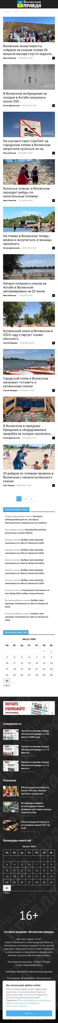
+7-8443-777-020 (41, 961)
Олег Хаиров (9, 485)
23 (51, 669)
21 (36, 669)
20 (29, 669)
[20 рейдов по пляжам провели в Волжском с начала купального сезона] (29, 457)
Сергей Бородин (10, 343)
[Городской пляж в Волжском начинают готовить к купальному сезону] (29, 362)
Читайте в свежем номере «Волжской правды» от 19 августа (35, 749)
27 (29, 674)
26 (22, 674)
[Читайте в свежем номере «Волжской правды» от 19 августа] (11, 750)
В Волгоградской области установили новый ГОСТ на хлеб (35, 825)
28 (36, 674)
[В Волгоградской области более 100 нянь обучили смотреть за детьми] (11, 791)
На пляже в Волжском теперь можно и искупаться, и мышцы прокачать (27, 240)
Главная (7, 11)
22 (44, 669)
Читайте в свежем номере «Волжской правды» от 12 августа (35, 765)
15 (44, 663)
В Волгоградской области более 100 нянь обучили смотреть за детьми (35, 790)
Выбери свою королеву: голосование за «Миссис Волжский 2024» (26, 603)
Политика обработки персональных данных (29, 971)
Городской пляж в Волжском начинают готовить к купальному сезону (25, 382)
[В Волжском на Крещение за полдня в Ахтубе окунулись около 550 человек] (29, 77)
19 (22, 669)
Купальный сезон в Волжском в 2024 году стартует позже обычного (28, 335)
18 (14, 669)
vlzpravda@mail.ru (33, 965)
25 (14, 674)
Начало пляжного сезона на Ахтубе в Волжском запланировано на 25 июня (24, 287)
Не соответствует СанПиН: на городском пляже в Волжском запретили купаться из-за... (26, 145)
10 (7, 663)
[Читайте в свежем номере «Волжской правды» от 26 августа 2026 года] (11, 734)
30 (51, 674)
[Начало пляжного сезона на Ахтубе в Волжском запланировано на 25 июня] (29, 267)
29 (44, 674)
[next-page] (38, 498)
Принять (29, 1013)
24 (7, 674)
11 (14, 663)
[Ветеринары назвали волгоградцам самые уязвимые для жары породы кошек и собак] (11, 807)
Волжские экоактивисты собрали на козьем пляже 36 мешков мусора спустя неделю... (28, 50)
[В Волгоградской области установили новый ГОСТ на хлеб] (11, 825)
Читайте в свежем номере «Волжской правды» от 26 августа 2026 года (35, 734)
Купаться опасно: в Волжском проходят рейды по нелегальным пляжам (26, 192)
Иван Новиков (9, 58)
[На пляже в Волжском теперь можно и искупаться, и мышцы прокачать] (29, 219)
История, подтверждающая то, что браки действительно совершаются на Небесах (26, 519)
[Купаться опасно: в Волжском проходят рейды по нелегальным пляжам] (29, 172)
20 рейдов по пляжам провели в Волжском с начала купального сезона (28, 477)
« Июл (6, 685)
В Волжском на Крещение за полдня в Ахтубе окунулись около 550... (25, 97)
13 (29, 663)
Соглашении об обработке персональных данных (22, 1004)
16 (51, 663)
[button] (5, 4)
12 (22, 663)
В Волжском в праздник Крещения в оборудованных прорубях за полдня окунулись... (28, 430)
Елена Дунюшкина (11, 105)
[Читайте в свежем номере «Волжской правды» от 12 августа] (11, 766)
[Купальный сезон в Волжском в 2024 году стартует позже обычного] (29, 314)
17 (7, 669)
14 (36, 663)
